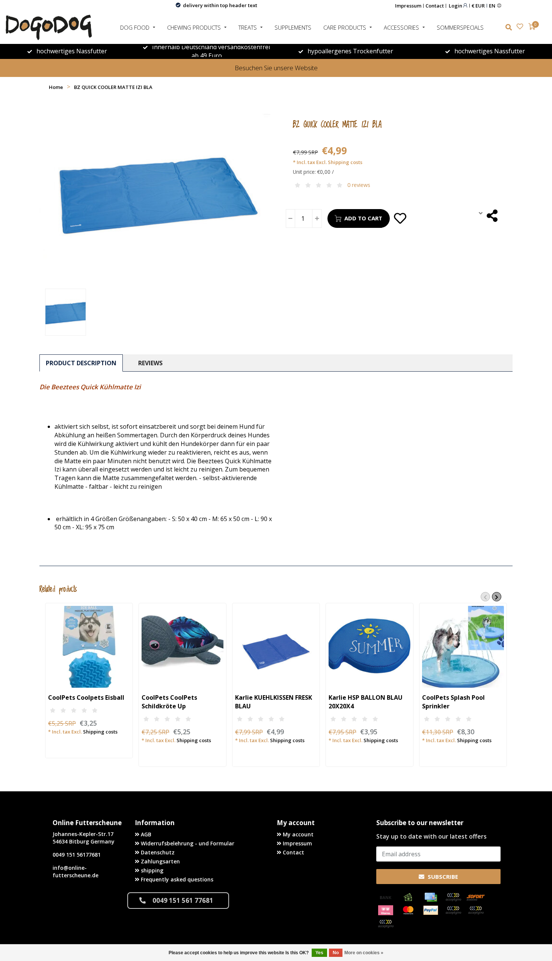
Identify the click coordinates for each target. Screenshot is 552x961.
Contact (434, 5)
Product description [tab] (81, 363)
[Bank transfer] (385, 897)
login (456, 5)
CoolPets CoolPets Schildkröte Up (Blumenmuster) (169, 706)
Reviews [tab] (150, 363)
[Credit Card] (430, 897)
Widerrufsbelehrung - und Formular (186, 843)
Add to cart (363, 218)
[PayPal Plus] (385, 923)
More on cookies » (363, 952)
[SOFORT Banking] (475, 897)
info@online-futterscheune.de (75, 871)
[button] (485, 596)
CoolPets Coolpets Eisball (86, 697)
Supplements (292, 27)
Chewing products (194, 27)
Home (56, 87)
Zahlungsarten (159, 861)
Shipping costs (345, 162)
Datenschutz (157, 852)
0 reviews (358, 184)
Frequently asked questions (176, 879)
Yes (319, 952)
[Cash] (408, 897)
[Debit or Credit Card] (453, 897)
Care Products (344, 27)
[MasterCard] (408, 910)
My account (297, 834)
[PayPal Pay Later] (475, 910)
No (336, 952)
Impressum (408, 5)
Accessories (401, 27)
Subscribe (442, 876)
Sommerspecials (460, 27)
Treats (247, 27)
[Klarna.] (385, 910)
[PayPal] (430, 910)
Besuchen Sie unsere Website (276, 67)
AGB (145, 834)
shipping (151, 870)
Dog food (134, 27)
